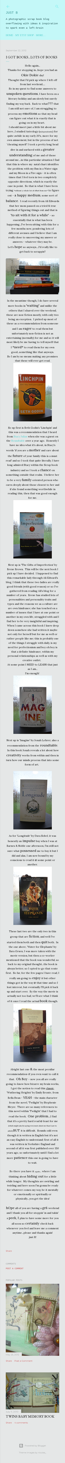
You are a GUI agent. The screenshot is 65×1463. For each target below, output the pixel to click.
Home (9, 35)
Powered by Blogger (35, 1445)
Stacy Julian (20, 436)
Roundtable (18, 440)
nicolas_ (42, 1452)
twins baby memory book (30, 1416)
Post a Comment (14, 1268)
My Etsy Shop (24, 35)
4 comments (21, 1422)
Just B (12, 13)
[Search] (57, 5)
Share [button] (9, 1250)
